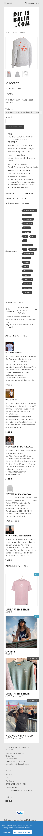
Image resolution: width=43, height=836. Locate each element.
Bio (25, 240)
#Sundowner (12, 536)
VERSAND (10, 781)
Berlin (33, 236)
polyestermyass (28, 253)
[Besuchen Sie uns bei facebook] (7, 801)
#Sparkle (10, 494)
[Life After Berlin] (21, 590)
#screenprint (28, 223)
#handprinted (28, 219)
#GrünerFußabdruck (30, 210)
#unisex (26, 262)
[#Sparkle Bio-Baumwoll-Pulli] (10, 492)
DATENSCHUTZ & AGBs (16, 784)
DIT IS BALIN (27, 193)
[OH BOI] (21, 632)
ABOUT (9, 774)
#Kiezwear (27, 215)
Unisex (24, 198)
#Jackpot (27, 258)
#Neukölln (11, 447)
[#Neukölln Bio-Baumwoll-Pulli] (10, 444)
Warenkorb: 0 (33, 3)
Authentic (27, 232)
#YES (8, 400)
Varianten (10, 109)
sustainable (27, 288)
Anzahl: (9, 117)
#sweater (27, 228)
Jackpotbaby (28, 271)
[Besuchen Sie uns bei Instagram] (10, 801)
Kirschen (26, 275)
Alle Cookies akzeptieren (22, 832)
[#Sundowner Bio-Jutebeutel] (10, 533)
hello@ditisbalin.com (20, 764)
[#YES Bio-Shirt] (10, 397)
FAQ (7, 778)
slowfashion (27, 284)
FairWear (33, 249)
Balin (25, 236)
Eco (25, 249)
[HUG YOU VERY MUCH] (21, 716)
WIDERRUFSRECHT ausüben (19, 790)
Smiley (26, 266)
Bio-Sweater (27, 292)
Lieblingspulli (28, 279)
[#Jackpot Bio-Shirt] (10, 350)
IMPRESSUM (11, 787)
